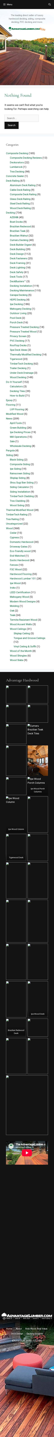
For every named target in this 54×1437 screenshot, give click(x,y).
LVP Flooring (17, 409)
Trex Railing (12, 519)
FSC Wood (16, 569)
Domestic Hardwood (21, 541)
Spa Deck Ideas (18, 349)
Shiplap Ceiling (22, 633)
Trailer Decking (18, 368)
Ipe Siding (15, 468)
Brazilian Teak (17, 230)
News (9, 418)
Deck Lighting (17, 267)
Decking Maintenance (22, 290)
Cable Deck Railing (20, 189)
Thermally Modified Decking (25, 354)
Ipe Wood (15, 583)
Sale (12, 441)
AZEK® (14, 217)
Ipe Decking (16, 304)
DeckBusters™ (18, 281)
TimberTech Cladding (22, 496)
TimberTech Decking (21, 363)
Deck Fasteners (18, 258)
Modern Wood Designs (23, 601)
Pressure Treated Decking (24, 327)
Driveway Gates (18, 546)
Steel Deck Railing (20, 203)
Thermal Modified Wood (19, 509)
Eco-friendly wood (20, 551)
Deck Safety (16, 272)
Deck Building (17, 249)
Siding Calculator (19, 487)
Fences (14, 564)
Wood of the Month (21, 650)
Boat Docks (16, 221)
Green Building (18, 427)
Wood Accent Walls (21, 624)
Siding (9, 455)
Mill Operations (18, 436)
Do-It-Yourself (14, 381)
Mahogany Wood (19, 596)
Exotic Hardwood (19, 560)
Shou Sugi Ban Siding (22, 482)
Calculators (16, 386)
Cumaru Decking (19, 240)
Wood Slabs (16, 660)
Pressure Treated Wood (23, 331)
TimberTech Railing (16, 514)
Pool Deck (15, 317)
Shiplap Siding (18, 477)
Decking (10, 212)
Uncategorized (14, 523)
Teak (12, 615)
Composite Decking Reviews (26, 157)
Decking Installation (21, 285)
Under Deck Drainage (21, 372)
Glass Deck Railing (20, 198)
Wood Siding (17, 505)
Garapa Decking (19, 294)
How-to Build (17, 395)
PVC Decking (17, 340)
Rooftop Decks (18, 345)
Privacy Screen (18, 336)
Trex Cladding (17, 500)
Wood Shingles (18, 655)
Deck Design (17, 253)
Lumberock (16, 166)
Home (9, 1328)
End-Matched (17, 555)
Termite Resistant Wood (23, 619)
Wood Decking (18, 377)
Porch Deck (16, 322)
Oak (12, 610)
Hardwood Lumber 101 (23, 578)
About (19, 1328)
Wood (9, 528)
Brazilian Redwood (20, 226)
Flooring (10, 404)
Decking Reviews (35, 1333)
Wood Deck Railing (20, 208)
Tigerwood (16, 358)
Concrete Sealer (15, 176)
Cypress (14, 537)
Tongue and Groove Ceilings (29, 638)
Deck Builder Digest (21, 244)
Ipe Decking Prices (20, 432)
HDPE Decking (18, 299)
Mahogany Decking (20, 308)
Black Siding (17, 459)
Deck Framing (17, 263)
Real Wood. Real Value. (36, 1328)
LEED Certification (20, 592)
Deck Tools (16, 276)
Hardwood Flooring (21, 574)
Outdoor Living (18, 313)
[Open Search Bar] (49, 4)
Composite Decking (17, 153)
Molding (14, 605)
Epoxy (9, 400)
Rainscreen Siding (20, 473)
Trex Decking (17, 171)
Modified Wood (14, 413)
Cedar (13, 532)
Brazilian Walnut (19, 235)
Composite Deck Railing (23, 194)
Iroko (13, 587)
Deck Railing (13, 180)
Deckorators (17, 162)
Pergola (10, 450)
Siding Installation (20, 491)
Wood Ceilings (18, 628)
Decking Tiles (17, 391)
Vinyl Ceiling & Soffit (25, 646)
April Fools (16, 423)
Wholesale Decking (20, 445)
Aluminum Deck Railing (23, 185)
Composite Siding (20, 464)
